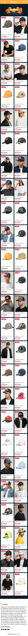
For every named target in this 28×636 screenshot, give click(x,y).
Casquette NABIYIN (6, 127)
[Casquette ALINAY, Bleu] (7, 48)
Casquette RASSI (19, 406)
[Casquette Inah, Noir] (20, 419)
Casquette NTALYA (6, 150)
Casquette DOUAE (5, 197)
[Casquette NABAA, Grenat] (7, 372)
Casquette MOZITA (6, 220)
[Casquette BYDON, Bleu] (20, 372)
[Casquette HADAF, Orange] (7, 94)
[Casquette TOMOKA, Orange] (7, 326)
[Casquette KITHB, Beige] (20, 94)
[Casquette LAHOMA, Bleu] (20, 164)
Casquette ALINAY (5, 58)
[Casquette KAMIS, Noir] (20, 140)
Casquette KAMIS (19, 150)
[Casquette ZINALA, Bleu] (20, 349)
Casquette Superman (6, 429)
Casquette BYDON (19, 382)
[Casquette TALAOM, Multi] (7, 280)
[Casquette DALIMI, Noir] (20, 233)
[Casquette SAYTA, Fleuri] (20, 187)
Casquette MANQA (6, 174)
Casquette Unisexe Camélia (7, 522)
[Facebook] (2, 629)
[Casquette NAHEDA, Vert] (20, 303)
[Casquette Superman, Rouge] (7, 419)
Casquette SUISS (19, 266)
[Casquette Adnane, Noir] (7, 303)
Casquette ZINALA (19, 359)
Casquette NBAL (19, 290)
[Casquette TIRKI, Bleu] (20, 210)
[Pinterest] (7, 629)
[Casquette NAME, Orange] (7, 256)
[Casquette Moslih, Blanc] (20, 558)
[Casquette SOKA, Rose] (20, 442)
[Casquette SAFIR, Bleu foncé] (20, 48)
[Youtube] (9, 629)
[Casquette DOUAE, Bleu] (7, 187)
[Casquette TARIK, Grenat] (7, 558)
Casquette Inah (19, 429)
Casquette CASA (19, 591)
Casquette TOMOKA (6, 336)
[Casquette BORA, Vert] (7, 349)
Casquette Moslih (19, 568)
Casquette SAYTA (19, 197)
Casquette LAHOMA (20, 174)
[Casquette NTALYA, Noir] (7, 140)
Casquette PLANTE (6, 591)
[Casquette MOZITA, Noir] (7, 210)
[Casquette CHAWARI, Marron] (7, 25)
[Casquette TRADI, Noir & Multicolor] (20, 25)
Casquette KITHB (19, 104)
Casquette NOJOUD (6, 81)
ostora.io (18, 634)
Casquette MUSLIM (19, 522)
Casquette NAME (5, 266)
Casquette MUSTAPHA (20, 127)
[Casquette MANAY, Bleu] (7, 465)
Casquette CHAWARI (6, 34)
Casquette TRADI (19, 34)
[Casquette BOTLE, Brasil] (20, 326)
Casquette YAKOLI (5, 545)
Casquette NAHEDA (20, 313)
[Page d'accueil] (14, 2)
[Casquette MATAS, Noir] (7, 396)
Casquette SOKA (19, 452)
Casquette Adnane (6, 313)
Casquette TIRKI (19, 220)
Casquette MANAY (5, 475)
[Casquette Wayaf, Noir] (20, 488)
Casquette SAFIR (19, 58)
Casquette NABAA (5, 382)
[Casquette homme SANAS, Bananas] (20, 535)
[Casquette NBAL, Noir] (20, 280)
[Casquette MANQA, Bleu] (7, 164)
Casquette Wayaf (19, 498)
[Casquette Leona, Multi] (20, 71)
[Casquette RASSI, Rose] (20, 396)
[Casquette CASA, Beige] (20, 581)
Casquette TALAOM (6, 290)
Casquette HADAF (5, 104)
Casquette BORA (5, 359)
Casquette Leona (19, 81)
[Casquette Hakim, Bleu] (7, 233)
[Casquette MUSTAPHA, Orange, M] (20, 117)
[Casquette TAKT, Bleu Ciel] (20, 465)
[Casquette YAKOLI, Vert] (7, 535)
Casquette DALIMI (19, 243)
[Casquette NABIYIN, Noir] (7, 117)
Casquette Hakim (5, 243)
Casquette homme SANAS (21, 545)
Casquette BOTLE (19, 336)
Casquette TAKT (19, 475)
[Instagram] (3, 629)
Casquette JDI (4, 452)
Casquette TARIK (5, 568)
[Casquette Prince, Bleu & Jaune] (7, 488)
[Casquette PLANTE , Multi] (7, 581)
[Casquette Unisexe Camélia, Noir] (7, 512)
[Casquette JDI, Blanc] (7, 442)
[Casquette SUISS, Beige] (20, 256)
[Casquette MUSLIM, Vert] (20, 512)
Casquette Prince (5, 498)
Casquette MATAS (5, 406)
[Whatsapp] (5, 629)
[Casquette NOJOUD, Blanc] (7, 71)
